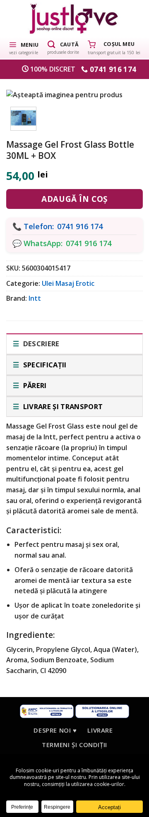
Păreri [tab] (33, 385)
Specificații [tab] (43, 364)
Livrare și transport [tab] (62, 406)
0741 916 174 (80, 226)
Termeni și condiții (74, 744)
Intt (35, 298)
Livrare (100, 730)
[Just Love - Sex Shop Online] (74, 18)
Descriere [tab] (40, 343)
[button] (23, 47)
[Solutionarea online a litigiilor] (102, 710)
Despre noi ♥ (55, 730)
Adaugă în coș (74, 199)
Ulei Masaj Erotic (68, 283)
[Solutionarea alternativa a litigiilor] (47, 710)
